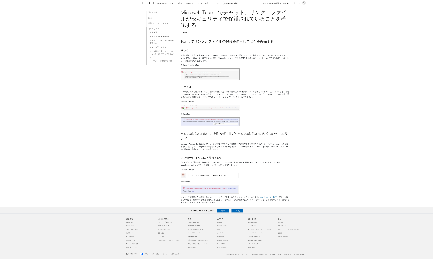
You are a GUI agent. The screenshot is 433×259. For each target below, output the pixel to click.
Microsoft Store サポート (165, 229)
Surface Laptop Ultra (132, 229)
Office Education (192, 236)
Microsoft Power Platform (255, 240)
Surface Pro (129, 222)
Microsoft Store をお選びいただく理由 (168, 240)
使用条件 (272, 255)
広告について (287, 255)
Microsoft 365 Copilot (222, 244)
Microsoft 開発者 (252, 222)
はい (223, 210)
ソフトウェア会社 (253, 244)
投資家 (280, 233)
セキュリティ (153, 28)
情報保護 (153, 32)
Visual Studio (251, 247)
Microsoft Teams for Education (196, 229)
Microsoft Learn (252, 226)
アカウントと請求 (202, 3)
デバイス (189, 3)
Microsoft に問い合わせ (232, 255)
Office (172, 3)
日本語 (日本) (133, 254)
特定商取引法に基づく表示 (259, 255)
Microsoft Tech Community (255, 233)
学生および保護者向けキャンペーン (198, 244)
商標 (279, 255)
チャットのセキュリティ (160, 36)
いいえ (237, 210)
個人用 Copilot (130, 236)
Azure (218, 229)
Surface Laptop (130, 226)
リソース (215, 3)
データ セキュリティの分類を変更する (162, 41)
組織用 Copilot (130, 233)
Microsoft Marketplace (254, 236)
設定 (150, 18)
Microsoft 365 (162, 3)
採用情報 (280, 222)
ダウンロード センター (164, 226)
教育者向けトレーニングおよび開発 (198, 240)
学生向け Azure (192, 247)
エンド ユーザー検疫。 (269, 197)
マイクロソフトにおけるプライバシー (288, 229)
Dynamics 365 (220, 233)
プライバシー (245, 255)
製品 (179, 3)
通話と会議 (152, 12)
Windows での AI (131, 240)
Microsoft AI (219, 222)
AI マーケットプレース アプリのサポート (259, 229)
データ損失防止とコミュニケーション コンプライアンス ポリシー (162, 54)
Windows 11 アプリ (131, 247)
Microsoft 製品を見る (132, 244)
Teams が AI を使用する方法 (161, 60)
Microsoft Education (193, 222)
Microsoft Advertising (222, 240)
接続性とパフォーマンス (158, 23)
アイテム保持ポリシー (159, 47)
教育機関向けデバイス (194, 226)
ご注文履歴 (161, 236)
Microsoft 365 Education (194, 233)
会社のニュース (282, 226)
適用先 (184, 32)
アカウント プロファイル (165, 222)
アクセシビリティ (283, 236)
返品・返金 (161, 233)
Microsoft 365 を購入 (231, 3)
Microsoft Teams (221, 247)
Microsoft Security (221, 226)
